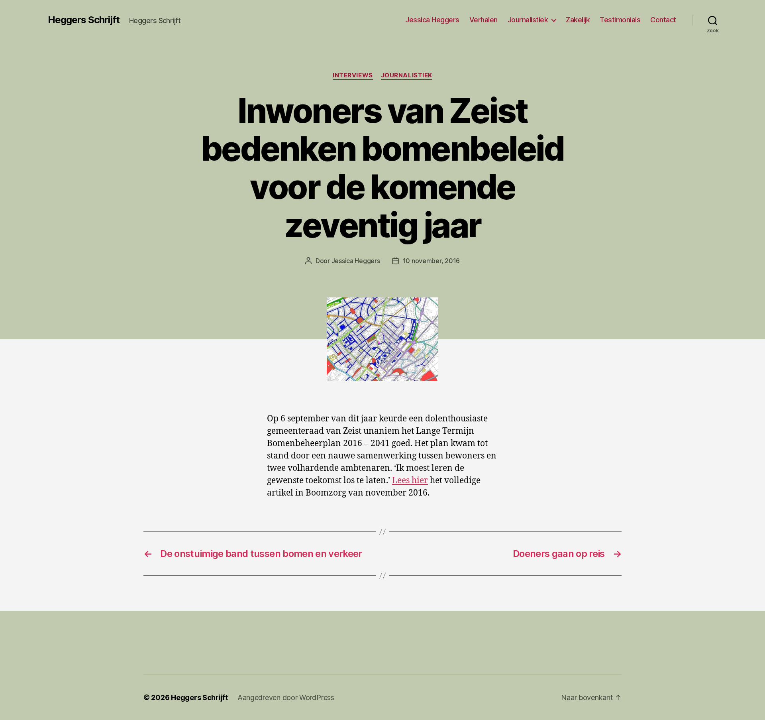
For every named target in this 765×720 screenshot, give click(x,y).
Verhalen (483, 20)
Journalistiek (528, 20)
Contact (663, 20)
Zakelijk (578, 20)
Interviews (353, 75)
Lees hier (410, 480)
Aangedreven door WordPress (285, 697)
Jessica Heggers (432, 20)
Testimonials (620, 20)
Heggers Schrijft (84, 20)
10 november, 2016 (431, 261)
